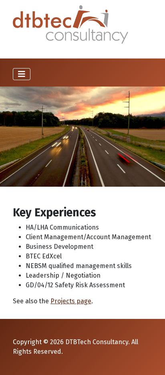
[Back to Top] (151, 360)
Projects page (70, 301)
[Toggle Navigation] (21, 74)
